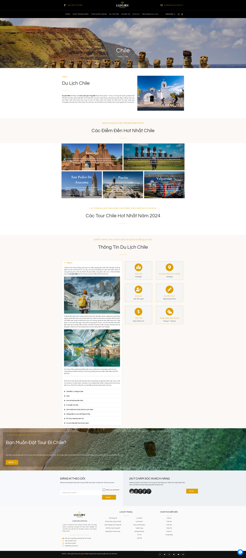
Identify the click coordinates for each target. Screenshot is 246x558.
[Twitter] (165, 554)
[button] (92, 263)
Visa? (68, 396)
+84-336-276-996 (74, 5)
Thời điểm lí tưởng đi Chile (74, 391)
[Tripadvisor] (183, 554)
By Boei (240, 556)
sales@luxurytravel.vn (173, 5)
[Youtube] (178, 554)
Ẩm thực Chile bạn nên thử (75, 418)
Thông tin (69, 263)
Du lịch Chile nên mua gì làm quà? (77, 423)
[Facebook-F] (160, 554)
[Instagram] (169, 554)
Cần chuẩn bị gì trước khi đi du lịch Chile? (79, 409)
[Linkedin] (174, 554)
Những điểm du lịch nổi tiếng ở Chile (78, 414)
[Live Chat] (240, 552)
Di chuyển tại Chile (72, 405)
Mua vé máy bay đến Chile (74, 400)
